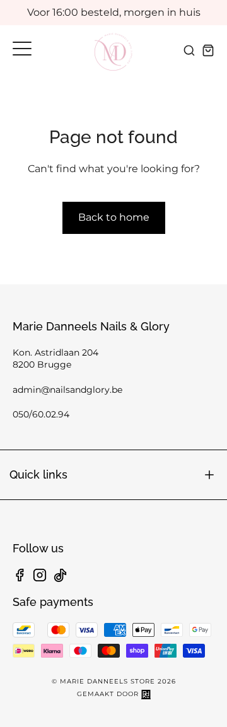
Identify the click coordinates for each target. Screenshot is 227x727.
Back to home (113, 217)
